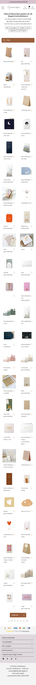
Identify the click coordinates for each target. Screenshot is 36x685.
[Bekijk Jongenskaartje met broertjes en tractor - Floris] (27, 335)
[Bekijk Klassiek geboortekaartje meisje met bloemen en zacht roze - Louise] (9, 263)
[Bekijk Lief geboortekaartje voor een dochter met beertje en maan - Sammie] (27, 52)
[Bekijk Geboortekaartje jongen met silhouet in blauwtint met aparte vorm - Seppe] (27, 170)
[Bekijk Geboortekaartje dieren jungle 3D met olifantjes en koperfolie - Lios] (27, 574)
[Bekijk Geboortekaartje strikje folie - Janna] (27, 240)
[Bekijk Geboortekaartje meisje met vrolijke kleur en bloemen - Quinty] (9, 548)
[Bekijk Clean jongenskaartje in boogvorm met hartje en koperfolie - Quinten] (9, 335)
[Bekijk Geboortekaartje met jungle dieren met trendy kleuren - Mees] (9, 574)
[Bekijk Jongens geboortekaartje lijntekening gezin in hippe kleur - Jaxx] (9, 479)
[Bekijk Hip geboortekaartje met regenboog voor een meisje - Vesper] (27, 217)
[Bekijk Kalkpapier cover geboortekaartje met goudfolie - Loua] (9, 428)
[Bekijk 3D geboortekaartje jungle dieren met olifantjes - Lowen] (9, 312)
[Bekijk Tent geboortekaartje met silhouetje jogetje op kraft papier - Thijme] (27, 548)
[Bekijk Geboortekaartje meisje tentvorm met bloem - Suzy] (27, 455)
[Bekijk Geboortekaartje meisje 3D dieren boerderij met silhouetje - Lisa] (9, 358)
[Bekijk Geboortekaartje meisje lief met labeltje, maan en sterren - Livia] (9, 455)
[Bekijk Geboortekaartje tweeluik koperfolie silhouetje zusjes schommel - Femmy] (9, 286)
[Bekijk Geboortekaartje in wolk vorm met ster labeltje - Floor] (27, 502)
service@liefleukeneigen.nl (18, 671)
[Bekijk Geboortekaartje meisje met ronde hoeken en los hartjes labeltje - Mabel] (9, 525)
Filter (8, 40)
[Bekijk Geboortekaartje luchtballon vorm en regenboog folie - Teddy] (9, 193)
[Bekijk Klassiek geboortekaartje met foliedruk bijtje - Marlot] (27, 428)
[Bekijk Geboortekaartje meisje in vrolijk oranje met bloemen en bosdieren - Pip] (9, 101)
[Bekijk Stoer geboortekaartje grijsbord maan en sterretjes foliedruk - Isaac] (9, 240)
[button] (25, 8)
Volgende (14, 615)
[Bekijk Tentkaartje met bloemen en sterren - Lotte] (27, 101)
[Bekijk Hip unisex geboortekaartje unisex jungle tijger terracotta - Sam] (9, 597)
